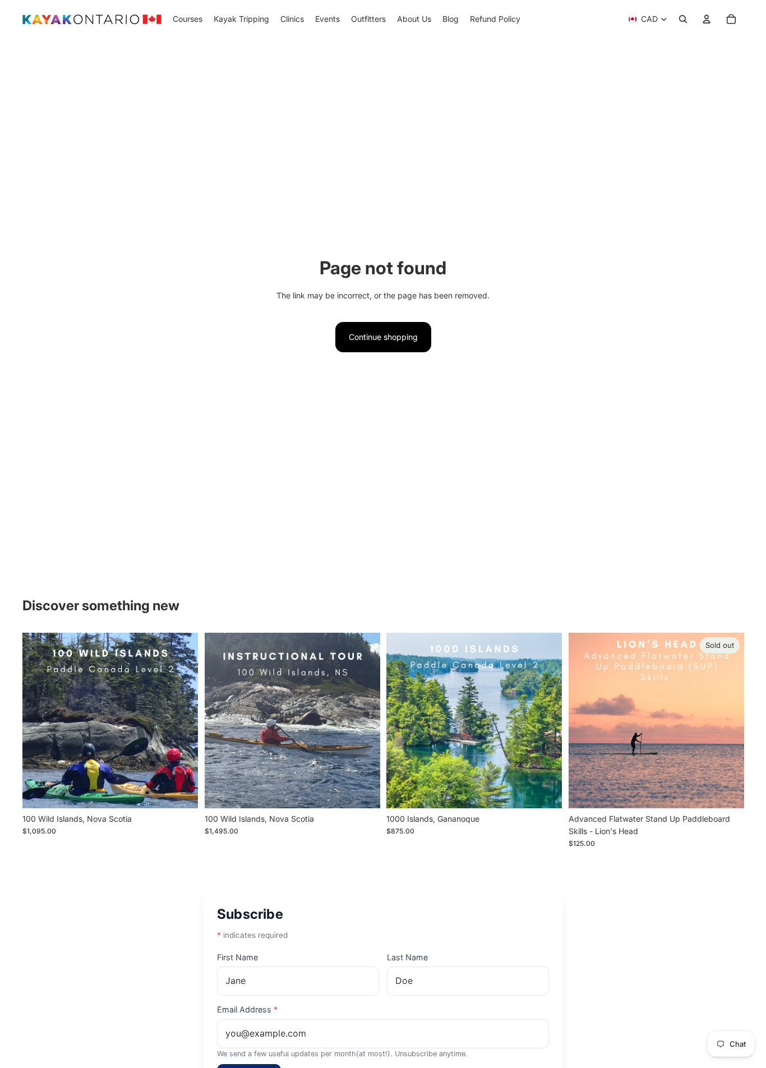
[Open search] (683, 19)
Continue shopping (383, 337)
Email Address (247, 1009)
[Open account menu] (706, 19)
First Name (237, 957)
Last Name (407, 957)
